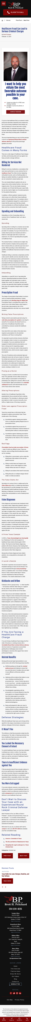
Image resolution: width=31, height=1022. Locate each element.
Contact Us (15, 981)
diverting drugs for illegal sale (19, 300)
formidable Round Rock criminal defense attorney (15, 645)
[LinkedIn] (20, 993)
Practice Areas (15, 971)
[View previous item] (2, 887)
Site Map (10, 1000)
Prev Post (7, 855)
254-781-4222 (16, 828)
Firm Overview (15, 968)
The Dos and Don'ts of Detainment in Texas (17, 841)
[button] (3, 3)
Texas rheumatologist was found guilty (17, 538)
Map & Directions (15, 921)
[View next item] (5, 887)
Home (15, 966)
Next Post (23, 855)
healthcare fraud (6, 173)
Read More (7, 881)
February (8, 20)
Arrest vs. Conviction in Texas (13, 838)
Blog (15, 979)
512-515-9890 (15, 926)
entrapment (8, 793)
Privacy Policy (19, 1000)
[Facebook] (11, 993)
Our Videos (15, 976)
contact (4, 828)
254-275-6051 (15, 950)
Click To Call (17, 12)
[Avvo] (14, 993)
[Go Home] (3, 20)
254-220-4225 (15, 909)
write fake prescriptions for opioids (11, 320)
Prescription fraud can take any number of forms (15, 447)
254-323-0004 (15, 915)
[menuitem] (15, 966)
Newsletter (15, 984)
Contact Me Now (15, 112)
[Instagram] (17, 993)
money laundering (21, 568)
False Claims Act (6, 485)
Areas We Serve (15, 974)
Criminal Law (12, 850)
